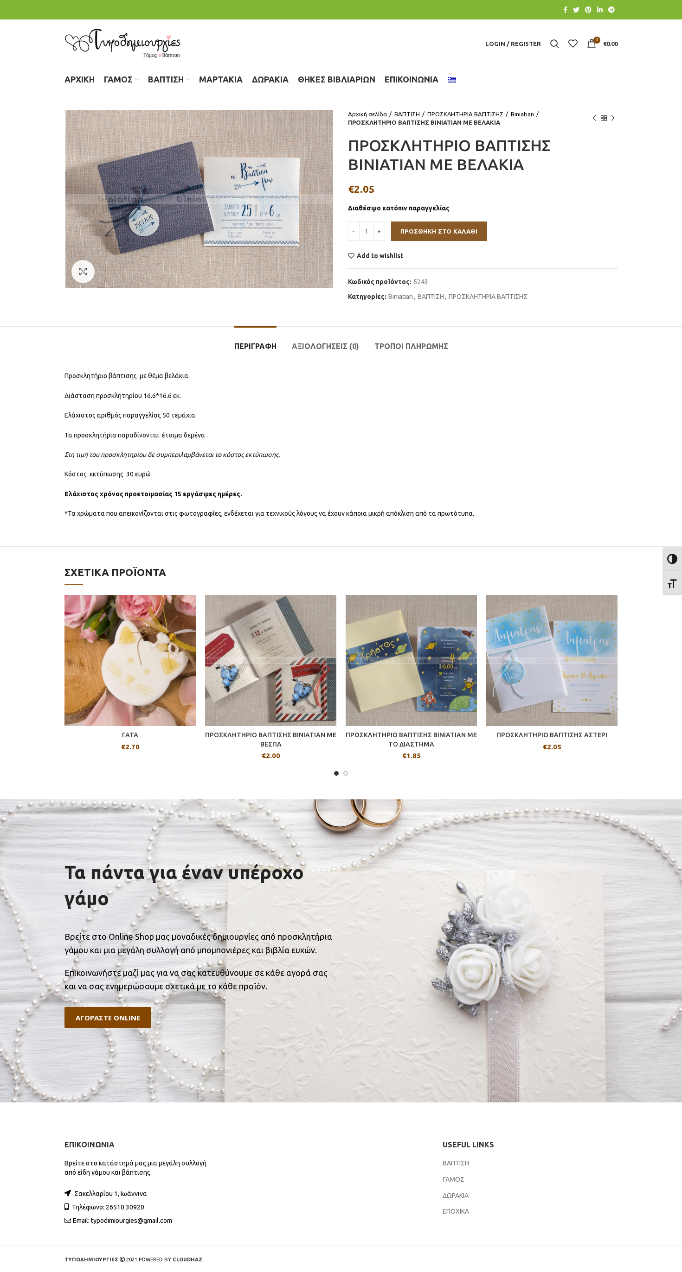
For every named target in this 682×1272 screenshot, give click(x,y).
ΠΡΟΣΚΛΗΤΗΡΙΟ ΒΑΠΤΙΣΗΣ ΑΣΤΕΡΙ (551, 735)
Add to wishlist (380, 256)
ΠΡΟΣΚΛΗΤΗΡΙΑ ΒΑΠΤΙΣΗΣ (465, 114)
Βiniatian (522, 114)
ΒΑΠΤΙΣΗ (407, 114)
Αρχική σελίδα (367, 114)
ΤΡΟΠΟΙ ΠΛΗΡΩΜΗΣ (411, 346)
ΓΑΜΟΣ (453, 1179)
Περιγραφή (255, 346)
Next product (613, 118)
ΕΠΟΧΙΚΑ (456, 1211)
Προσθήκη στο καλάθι (439, 231)
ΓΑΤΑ (130, 735)
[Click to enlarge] (83, 271)
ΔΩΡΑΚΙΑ (456, 1195)
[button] (107, 1018)
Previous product (594, 118)
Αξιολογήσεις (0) (325, 346)
